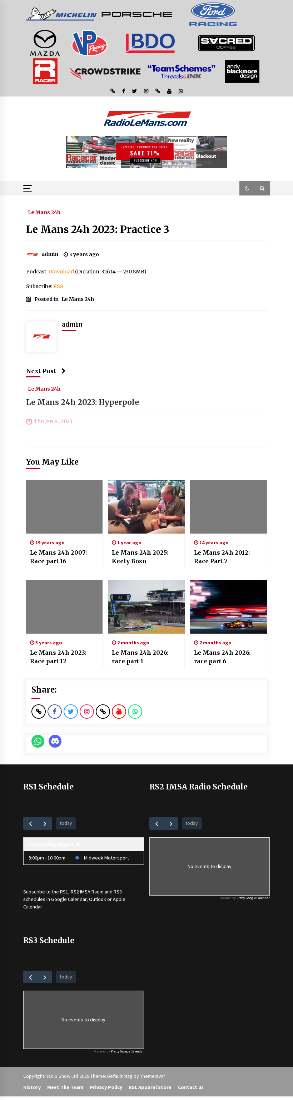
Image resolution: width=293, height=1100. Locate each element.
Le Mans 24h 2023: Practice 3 (97, 229)
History (32, 1087)
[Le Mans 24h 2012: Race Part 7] (228, 507)
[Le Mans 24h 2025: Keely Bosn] (146, 507)
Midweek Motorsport (106, 857)
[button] (246, 188)
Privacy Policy (106, 1087)
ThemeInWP (152, 1076)
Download (61, 271)
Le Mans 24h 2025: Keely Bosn (140, 557)
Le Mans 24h (44, 212)
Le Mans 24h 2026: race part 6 (222, 657)
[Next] (45, 823)
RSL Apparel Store (150, 1087)
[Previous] (30, 823)
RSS (58, 286)
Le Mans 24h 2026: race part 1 (140, 657)
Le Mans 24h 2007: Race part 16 (58, 557)
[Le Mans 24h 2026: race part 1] (146, 607)
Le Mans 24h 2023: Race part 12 (58, 657)
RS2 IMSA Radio (87, 891)
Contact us (191, 1087)
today (66, 823)
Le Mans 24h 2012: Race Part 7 (222, 557)
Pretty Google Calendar (253, 898)
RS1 (64, 891)
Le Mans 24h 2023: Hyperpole (82, 402)
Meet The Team (65, 1087)
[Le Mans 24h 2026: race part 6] (228, 607)
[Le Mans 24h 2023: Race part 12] (64, 607)
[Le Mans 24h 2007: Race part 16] (64, 507)
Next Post (41, 371)
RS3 (118, 891)
